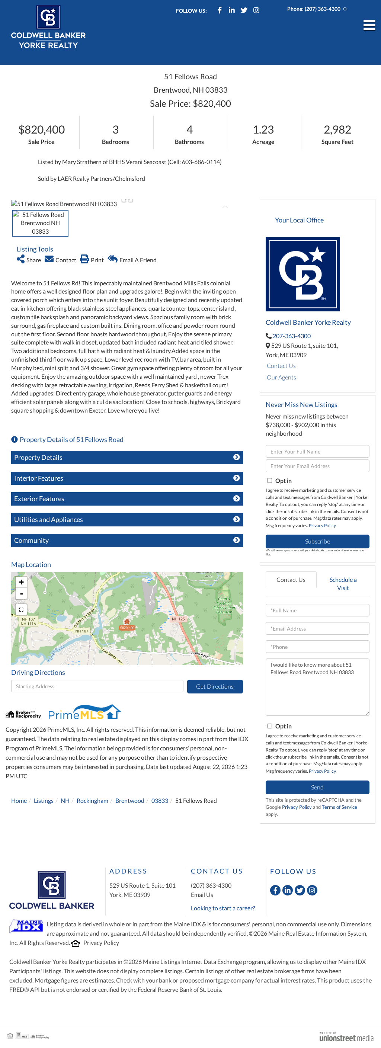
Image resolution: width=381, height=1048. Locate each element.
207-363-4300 (292, 335)
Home (19, 800)
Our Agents (281, 377)
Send (317, 787)
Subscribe (317, 541)
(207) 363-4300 (322, 9)
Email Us (202, 894)
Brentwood (129, 800)
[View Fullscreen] (21, 609)
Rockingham (92, 800)
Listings (44, 800)
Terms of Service (339, 807)
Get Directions (215, 686)
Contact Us (281, 365)
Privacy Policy (322, 525)
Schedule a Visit (343, 584)
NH (65, 800)
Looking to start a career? (223, 907)
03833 (159, 800)
